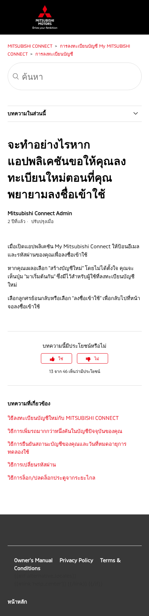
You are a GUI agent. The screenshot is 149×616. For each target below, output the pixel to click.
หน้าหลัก (17, 601)
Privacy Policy (76, 560)
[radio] (56, 358)
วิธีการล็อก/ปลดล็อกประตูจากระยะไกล (51, 477)
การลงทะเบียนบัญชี (54, 54)
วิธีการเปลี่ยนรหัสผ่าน (32, 464)
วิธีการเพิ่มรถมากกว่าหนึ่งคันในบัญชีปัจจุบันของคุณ (65, 431)
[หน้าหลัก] (41, 27)
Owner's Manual (33, 560)
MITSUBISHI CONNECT (30, 46)
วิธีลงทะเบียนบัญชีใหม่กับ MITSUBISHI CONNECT (63, 418)
